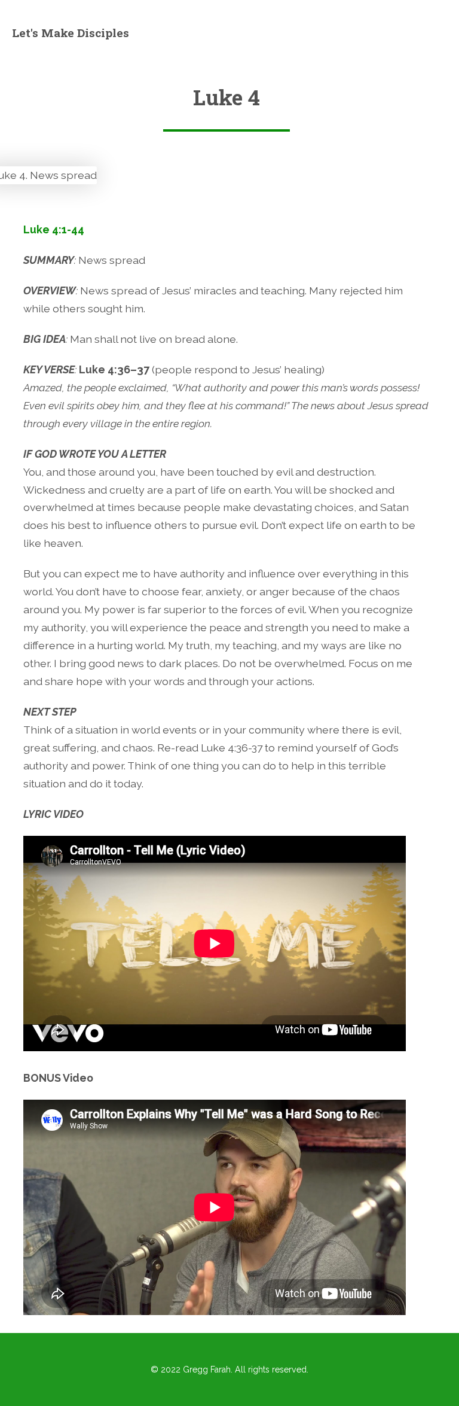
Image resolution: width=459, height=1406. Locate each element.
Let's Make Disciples (70, 32)
